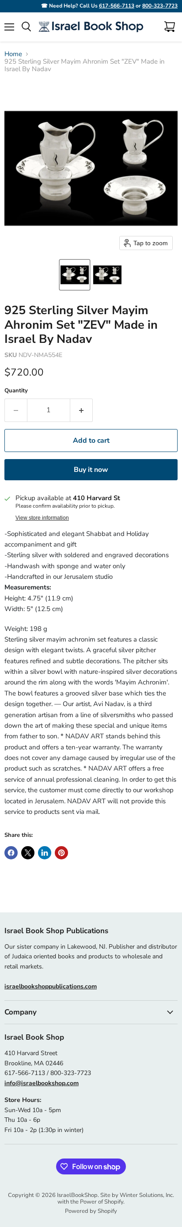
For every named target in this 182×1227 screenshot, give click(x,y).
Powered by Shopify (91, 1211)
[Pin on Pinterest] (61, 852)
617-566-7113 (116, 5)
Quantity (16, 390)
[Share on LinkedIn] (44, 852)
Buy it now (91, 470)
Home (13, 54)
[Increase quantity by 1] (81, 410)
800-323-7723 (160, 5)
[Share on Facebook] (11, 852)
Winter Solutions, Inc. (147, 1195)
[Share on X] (27, 852)
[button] (75, 275)
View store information (42, 518)
